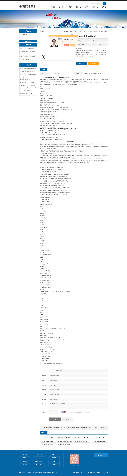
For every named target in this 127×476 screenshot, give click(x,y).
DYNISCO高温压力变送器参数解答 (28, 68)
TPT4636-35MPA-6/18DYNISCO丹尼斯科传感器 (65, 441)
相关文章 (28, 65)
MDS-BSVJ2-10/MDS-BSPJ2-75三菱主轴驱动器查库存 (28, 54)
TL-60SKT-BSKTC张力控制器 (40, 461)
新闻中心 (78, 7)
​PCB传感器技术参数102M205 (27, 82)
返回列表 (103, 427)
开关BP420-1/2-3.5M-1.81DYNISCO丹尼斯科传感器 (65, 437)
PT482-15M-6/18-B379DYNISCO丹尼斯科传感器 (83, 427)
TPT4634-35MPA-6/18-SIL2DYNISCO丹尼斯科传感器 (65, 444)
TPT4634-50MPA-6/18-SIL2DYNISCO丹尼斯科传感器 (100, 441)
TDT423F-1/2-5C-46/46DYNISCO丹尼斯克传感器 (48, 437)
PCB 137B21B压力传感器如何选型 (28, 88)
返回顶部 (97, 427)
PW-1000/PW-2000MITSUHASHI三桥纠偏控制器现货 (40, 457)
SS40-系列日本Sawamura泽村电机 (40, 464)
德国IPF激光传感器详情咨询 (26, 93)
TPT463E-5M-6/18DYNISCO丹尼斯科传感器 (56, 427)
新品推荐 (28, 44)
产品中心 (76, 31)
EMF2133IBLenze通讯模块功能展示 (28, 48)
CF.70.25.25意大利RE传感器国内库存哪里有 (28, 79)
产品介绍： (44, 69)
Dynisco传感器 (26, 37)
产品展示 (70, 7)
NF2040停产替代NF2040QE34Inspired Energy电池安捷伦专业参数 (28, 59)
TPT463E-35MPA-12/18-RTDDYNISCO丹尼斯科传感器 (100, 437)
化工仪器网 (103, 472)
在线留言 (95, 7)
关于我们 (61, 7)
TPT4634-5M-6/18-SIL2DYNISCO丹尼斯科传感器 (48, 444)
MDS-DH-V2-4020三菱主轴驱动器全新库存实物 (28, 51)
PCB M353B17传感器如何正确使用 (28, 74)
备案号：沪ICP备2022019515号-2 (81, 472)
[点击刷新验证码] (63, 412)
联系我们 (103, 7)
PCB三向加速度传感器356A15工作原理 (28, 85)
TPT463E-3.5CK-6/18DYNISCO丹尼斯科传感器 (48, 441)
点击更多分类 (28, 41)
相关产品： (44, 432)
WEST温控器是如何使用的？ (27, 90)
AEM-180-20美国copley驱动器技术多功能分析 (28, 56)
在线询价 (81, 63)
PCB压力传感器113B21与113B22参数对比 (28, 77)
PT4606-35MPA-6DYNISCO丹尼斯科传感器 (82, 441)
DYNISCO (24, 34)
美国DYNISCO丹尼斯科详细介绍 (27, 71)
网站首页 (53, 7)
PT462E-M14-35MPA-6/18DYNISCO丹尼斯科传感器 (82, 437)
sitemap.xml (92, 472)
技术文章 (87, 7)
